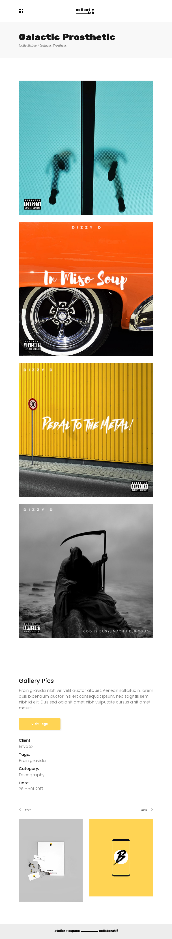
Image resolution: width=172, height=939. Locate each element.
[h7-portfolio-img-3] (86, 289)
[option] (50, 860)
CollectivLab (28, 45)
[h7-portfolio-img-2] (86, 148)
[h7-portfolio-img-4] (86, 430)
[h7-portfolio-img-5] (86, 571)
